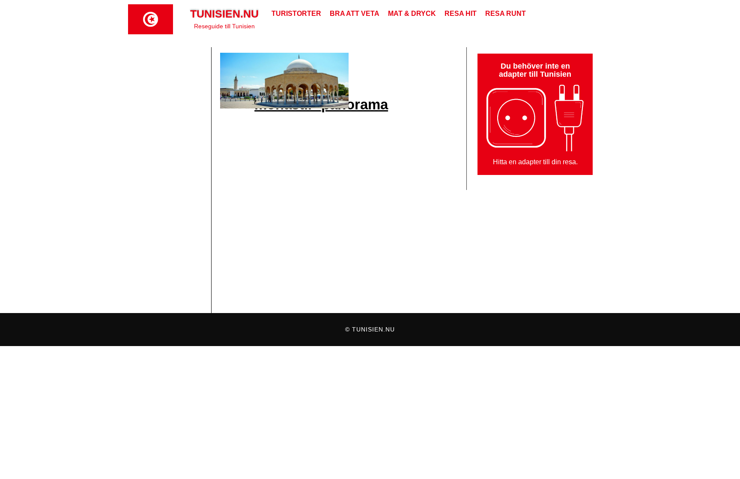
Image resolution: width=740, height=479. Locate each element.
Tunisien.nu (224, 14)
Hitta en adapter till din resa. (535, 162)
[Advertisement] (169, 180)
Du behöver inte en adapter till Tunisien (535, 70)
